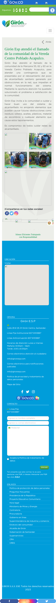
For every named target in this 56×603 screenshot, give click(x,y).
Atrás (48, 42)
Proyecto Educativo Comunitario (25, 499)
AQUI (17, 477)
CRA (12, 539)
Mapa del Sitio (13, 384)
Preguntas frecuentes (20, 492)
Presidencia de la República (22, 495)
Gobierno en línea (18, 517)
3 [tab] (26, 229)
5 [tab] (34, 229)
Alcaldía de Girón (18, 528)
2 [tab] (22, 229)
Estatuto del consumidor (21, 525)
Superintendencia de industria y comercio (29, 521)
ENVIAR (44, 467)
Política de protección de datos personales (30, 488)
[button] (52, 10)
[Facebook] (7, 213)
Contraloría (15, 510)
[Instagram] (16, 213)
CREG (12, 543)
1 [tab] (17, 229)
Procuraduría (16, 514)
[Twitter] (12, 213)
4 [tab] (30, 229)
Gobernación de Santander (22, 532)
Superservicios (16, 536)
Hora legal (14, 503)
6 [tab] (38, 229)
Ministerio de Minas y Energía (23, 506)
